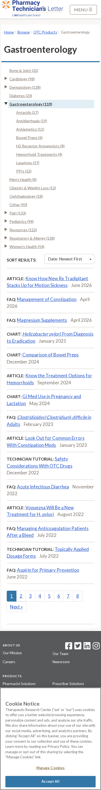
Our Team (60, 654)
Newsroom (61, 662)
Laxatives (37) (27, 162)
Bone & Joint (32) (23, 70)
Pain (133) (17, 213)
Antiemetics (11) (30, 129)
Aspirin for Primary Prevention (48, 570)
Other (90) (18, 204)
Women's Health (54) (26, 246)
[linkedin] (87, 647)
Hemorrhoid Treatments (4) (39, 154)
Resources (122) (23, 229)
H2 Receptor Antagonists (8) (40, 146)
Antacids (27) (27, 112)
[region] (50, 738)
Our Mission (12, 653)
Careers (9, 662)
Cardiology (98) (22, 79)
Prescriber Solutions (68, 684)
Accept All (50, 781)
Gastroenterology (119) (30, 104)
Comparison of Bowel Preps (50, 355)
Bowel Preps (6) (29, 137)
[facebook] (68, 647)
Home (9, 32)
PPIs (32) (24, 171)
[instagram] (96, 647)
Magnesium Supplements (42, 320)
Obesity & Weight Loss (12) (32, 188)
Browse (24, 32)
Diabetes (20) (20, 95)
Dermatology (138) (25, 87)
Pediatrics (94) (21, 221)
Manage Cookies (50, 768)
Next (16, 607)
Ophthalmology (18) (26, 196)
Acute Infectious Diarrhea (43, 487)
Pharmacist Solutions (19, 684)
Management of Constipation (46, 299)
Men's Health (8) (23, 179)
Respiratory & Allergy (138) (32, 238)
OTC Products (45, 32)
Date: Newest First (65, 258)
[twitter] (77, 647)
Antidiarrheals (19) (31, 120)
